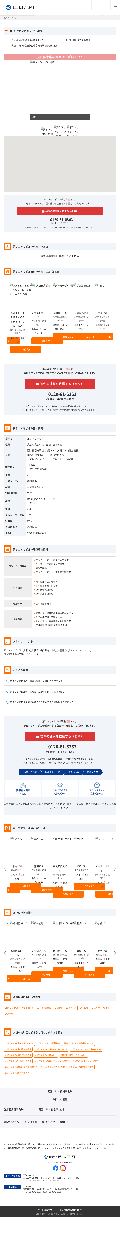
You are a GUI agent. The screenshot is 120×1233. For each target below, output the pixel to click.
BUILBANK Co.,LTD (56, 1213)
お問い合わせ (48, 1121)
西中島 (10, 1014)
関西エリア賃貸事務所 (60, 1091)
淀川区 (108, 1008)
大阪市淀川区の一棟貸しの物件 (18, 1061)
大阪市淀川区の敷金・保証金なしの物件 (52, 1061)
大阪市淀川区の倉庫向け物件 (81, 1067)
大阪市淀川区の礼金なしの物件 (85, 1061)
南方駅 (30, 454)
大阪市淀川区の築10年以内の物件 (19, 1043)
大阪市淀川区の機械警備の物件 (18, 1049)
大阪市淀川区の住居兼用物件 (53, 1067)
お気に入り (65, 1121)
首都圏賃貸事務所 (14, 1109)
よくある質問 (30, 1121)
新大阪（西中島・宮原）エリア (20, 1008)
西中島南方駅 (34, 450)
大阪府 (85, 1008)
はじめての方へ (11, 1121)
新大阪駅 (32, 458)
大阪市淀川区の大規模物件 (48, 1043)
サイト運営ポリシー (47, 1209)
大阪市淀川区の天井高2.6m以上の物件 (51, 1049)
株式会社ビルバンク (60, 1157)
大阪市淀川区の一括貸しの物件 (73, 1055)
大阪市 (97, 1008)
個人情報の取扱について (71, 1209)
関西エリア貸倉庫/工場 (51, 1109)
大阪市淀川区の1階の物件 (46, 1055)
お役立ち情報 (60, 1099)
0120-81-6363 (61, 219)
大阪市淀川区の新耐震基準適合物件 (78, 1043)
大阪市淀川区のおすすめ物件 (17, 1072)
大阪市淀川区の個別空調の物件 (18, 1055)
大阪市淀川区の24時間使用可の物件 (86, 1049)
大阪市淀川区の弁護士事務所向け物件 (21, 1067)
